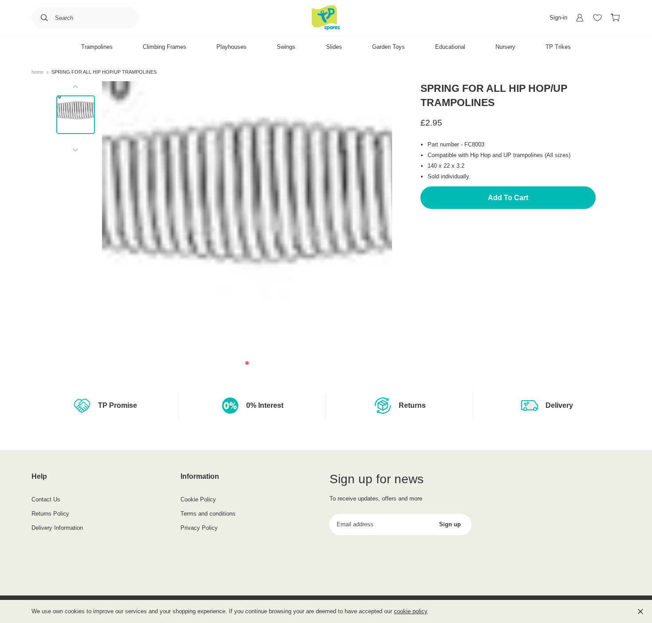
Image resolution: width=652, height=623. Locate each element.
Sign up (450, 524)
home (38, 72)
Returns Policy (50, 513)
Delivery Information (57, 527)
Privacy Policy (199, 527)
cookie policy (411, 611)
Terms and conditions (208, 513)
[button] (247, 363)
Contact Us (45, 499)
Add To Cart (508, 197)
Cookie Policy (198, 499)
